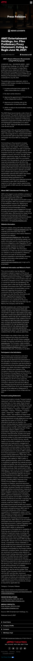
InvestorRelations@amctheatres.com (13, 601)
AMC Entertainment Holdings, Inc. (13, 638)
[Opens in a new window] (9, 648)
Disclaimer (12, 651)
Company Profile (7, 625)
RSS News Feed (7, 633)
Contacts (5, 629)
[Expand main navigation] (31, 2)
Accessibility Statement (8, 653)
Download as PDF (27, 54)
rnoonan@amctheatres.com (10, 608)
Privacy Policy (4, 651)
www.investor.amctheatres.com (11, 237)
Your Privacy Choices (6, 657)
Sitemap (18, 651)
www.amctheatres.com (19, 221)
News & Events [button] (17, 31)
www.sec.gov (5, 343)
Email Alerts (6, 622)
